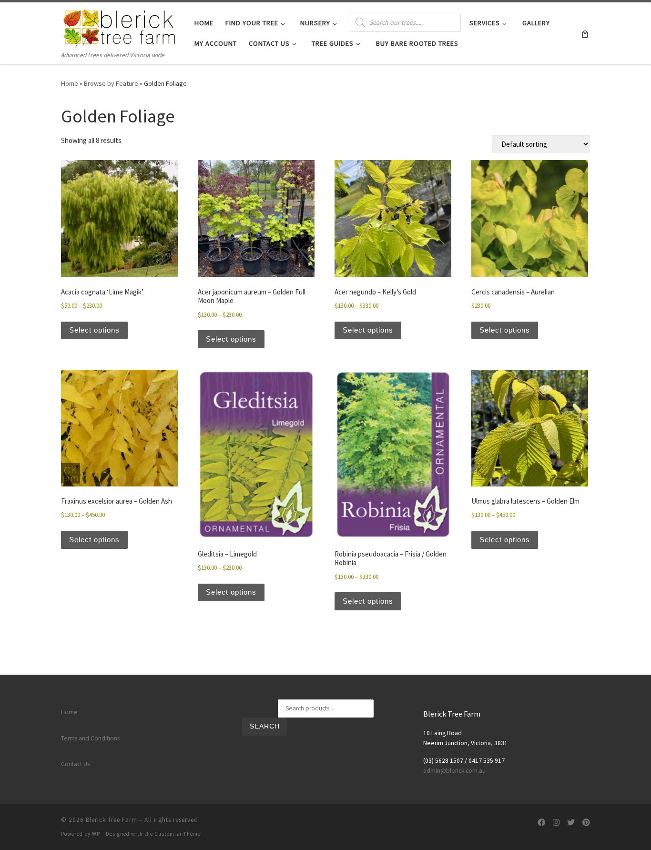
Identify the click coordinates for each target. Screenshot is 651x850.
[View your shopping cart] (585, 33)
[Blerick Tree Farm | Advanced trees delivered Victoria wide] (120, 26)
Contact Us (75, 764)
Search (265, 726)
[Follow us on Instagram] (556, 823)
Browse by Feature (111, 83)
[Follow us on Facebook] (541, 823)
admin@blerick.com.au (454, 771)
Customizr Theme (177, 833)
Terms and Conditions (90, 738)
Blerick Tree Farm (111, 820)
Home (69, 83)
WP (96, 833)
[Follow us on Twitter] (571, 823)
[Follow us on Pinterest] (586, 823)
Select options (94, 330)
